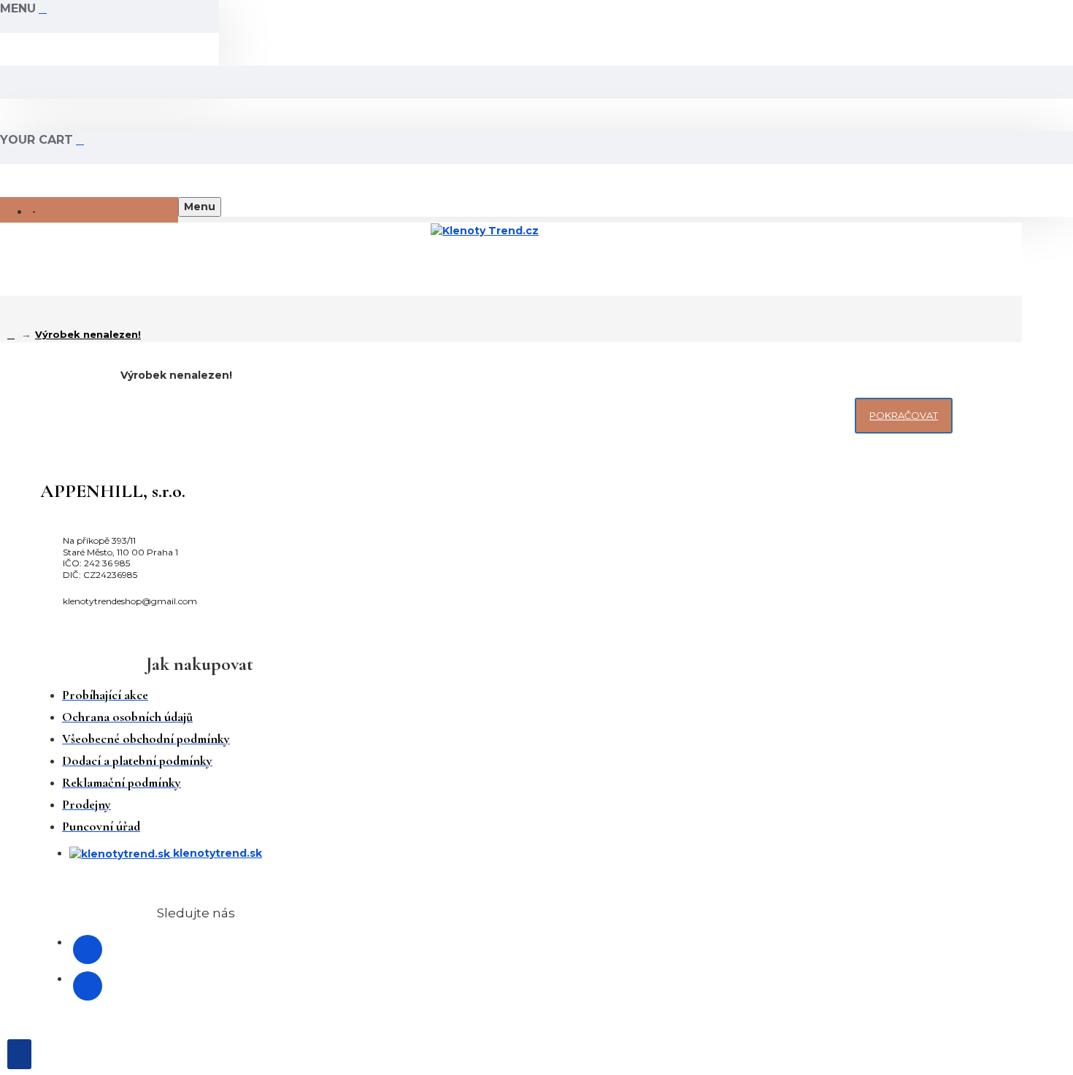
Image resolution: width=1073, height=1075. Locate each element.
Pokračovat (903, 415)
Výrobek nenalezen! (88, 334)
